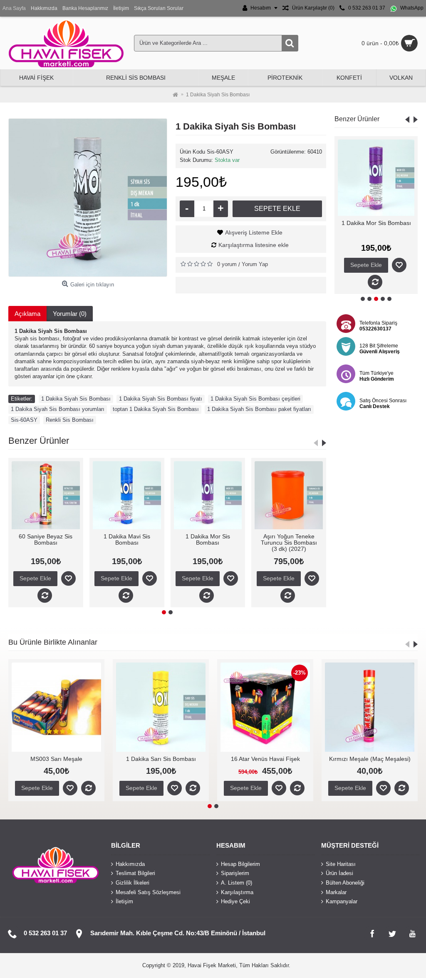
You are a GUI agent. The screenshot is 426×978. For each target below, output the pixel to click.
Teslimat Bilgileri (135, 873)
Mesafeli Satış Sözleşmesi (148, 892)
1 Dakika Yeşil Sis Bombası (56, 539)
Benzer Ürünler (356, 118)
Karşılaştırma (237, 892)
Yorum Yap (255, 264)
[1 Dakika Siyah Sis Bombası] (87, 197)
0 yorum (227, 264)
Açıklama (27, 313)
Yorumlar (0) (70, 313)
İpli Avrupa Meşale (299, 536)
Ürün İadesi (339, 873)
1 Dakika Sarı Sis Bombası (107, 759)
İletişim (124, 901)
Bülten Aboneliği (345, 883)
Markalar (336, 892)
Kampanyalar (341, 901)
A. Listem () (236, 883)
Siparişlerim (235, 873)
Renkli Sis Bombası (70, 420)
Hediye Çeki (235, 901)
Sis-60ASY (24, 420)
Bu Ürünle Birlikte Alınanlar (52, 642)
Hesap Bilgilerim (240, 864)
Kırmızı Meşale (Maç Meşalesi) (316, 759)
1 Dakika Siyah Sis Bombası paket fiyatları (259, 409)
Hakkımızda (130, 864)
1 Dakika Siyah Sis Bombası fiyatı (160, 399)
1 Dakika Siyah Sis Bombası (76, 399)
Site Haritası (341, 864)
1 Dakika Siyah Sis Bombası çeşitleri (255, 399)
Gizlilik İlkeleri (132, 883)
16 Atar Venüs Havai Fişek (211, 759)
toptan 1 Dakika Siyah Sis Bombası (156, 409)
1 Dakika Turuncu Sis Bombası (137, 539)
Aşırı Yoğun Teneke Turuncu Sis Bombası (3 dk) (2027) (376, 229)
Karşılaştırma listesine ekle (253, 245)
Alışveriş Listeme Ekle (253, 232)
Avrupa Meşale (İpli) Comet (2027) (217, 539)
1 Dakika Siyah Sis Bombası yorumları (57, 409)
